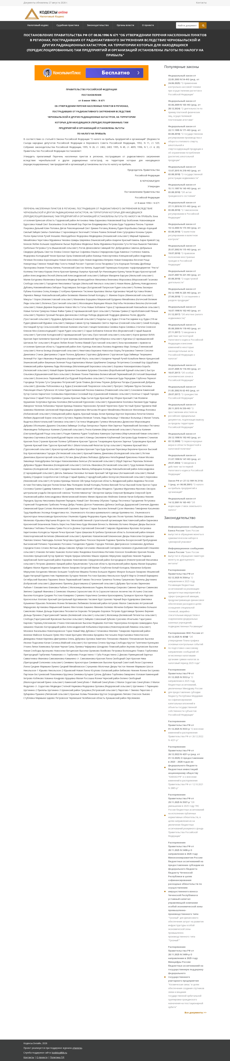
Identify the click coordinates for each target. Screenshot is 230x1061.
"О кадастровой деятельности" (184, 277)
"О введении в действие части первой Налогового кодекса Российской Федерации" (185, 465)
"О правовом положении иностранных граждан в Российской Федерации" (184, 255)
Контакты (201, 2)
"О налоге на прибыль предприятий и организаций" (186, 486)
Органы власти (125, 25)
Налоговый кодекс (38, 25)
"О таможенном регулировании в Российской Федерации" (184, 210)
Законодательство (98, 25)
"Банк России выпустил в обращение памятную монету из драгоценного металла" (186, 556)
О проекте (148, 25)
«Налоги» (77, 1047)
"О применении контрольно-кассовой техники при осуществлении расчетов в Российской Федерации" (185, 85)
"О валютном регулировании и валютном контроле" (184, 232)
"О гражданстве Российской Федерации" (183, 392)
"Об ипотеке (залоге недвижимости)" (185, 312)
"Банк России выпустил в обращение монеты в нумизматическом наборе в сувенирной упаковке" (186, 534)
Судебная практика (67, 25)
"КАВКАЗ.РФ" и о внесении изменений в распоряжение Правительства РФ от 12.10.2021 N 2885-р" (185, 767)
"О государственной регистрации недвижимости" (185, 172)
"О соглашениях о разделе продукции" (184, 294)
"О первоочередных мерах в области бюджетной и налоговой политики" (185, 441)
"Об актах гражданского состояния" (184, 190)
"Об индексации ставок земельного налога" (185, 504)
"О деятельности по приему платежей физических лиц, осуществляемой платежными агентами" (185, 110)
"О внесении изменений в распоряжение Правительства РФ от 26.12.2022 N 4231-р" (186, 731)
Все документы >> (196, 1012)
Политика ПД (57, 1057)
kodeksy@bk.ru (59, 1052)
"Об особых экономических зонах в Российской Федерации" (184, 373)
